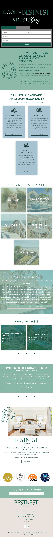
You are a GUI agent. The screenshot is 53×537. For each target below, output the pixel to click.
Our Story (14, 307)
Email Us (26, 522)
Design (26, 171)
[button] (18, 396)
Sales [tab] (22, 27)
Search (26, 44)
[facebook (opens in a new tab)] (25, 526)
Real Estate (39, 134)
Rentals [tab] (8, 27)
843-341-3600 (29, 519)
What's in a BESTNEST (34, 307)
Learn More (26, 461)
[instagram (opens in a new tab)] (28, 526)
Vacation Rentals (13, 134)
